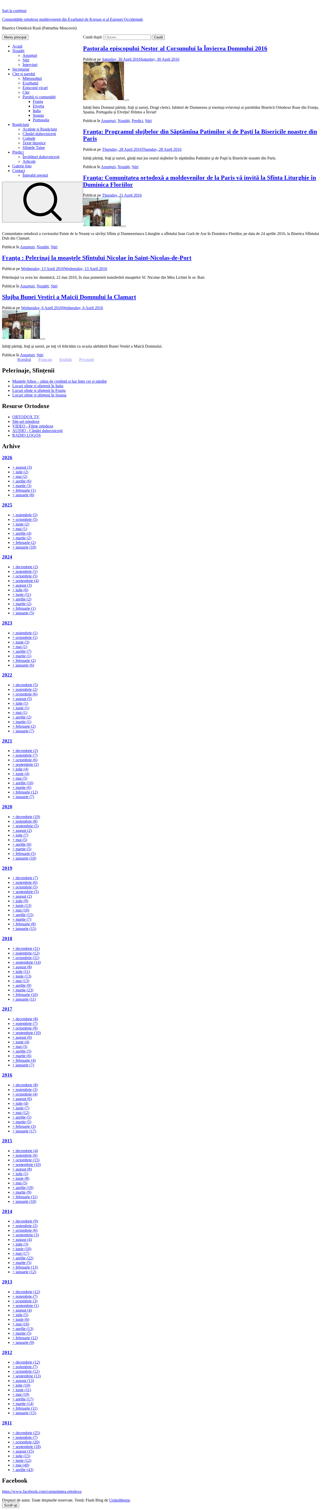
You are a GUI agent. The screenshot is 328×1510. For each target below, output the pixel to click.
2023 (7, 623)
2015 (7, 1140)
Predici (18, 152)
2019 (7, 868)
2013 (7, 1281)
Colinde (29, 138)
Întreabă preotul (35, 175)
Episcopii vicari (35, 87)
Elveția (38, 106)
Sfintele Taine (34, 147)
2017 (7, 1009)
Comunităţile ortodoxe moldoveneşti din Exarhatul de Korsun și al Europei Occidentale (72, 19)
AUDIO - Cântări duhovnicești (37, 431)
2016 (7, 1075)
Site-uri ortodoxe (25, 421)
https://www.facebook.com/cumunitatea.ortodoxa (41, 1491)
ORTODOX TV (25, 417)
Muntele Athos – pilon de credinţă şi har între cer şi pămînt (59, 381)
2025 (7, 505)
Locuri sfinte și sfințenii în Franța (39, 390)
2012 (7, 1352)
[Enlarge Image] (127, 100)
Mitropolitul (32, 78)
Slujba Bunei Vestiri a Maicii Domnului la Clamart (69, 297)
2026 (7, 457)
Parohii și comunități (39, 97)
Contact (18, 170)
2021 (7, 741)
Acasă (17, 46)
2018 (7, 938)
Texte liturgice (34, 143)
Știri (26, 60)
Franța (38, 101)
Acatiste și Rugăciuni (40, 129)
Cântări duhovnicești (39, 134)
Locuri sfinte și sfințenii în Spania (39, 395)
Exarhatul (30, 83)
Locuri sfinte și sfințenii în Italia (37, 386)
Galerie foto (22, 166)
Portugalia (41, 120)
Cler (26, 92)
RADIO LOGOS (26, 435)
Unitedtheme (119, 1500)
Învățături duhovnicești (41, 157)
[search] (42, 202)
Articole (29, 161)
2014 (7, 1211)
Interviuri (30, 64)
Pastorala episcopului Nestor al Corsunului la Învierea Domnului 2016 (175, 48)
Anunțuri (30, 55)
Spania (38, 115)
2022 (7, 675)
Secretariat (20, 69)
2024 (7, 557)
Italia (37, 111)
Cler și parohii (23, 74)
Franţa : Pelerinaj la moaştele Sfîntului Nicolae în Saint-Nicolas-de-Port (96, 257)
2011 (7, 1423)
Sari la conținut (14, 10)
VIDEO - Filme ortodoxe (32, 426)
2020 (7, 806)
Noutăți (18, 51)
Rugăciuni (20, 124)
